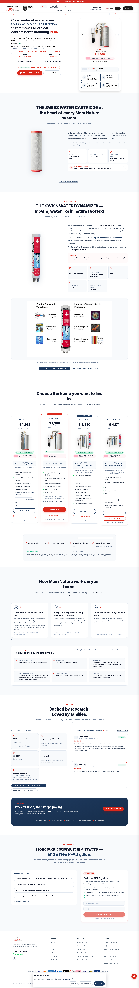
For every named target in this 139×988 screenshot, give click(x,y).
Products (59, 10)
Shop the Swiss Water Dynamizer (53, 368)
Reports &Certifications (53, 6)
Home (44, 7)
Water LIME (81, 949)
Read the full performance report (28, 785)
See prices (51, 73)
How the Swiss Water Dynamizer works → (86, 368)
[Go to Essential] (97, 49)
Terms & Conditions (111, 963)
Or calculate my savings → (40, 77)
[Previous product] (82, 34)
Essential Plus (54, 418)
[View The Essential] (24, 440)
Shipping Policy (109, 953)
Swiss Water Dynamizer (85, 960)
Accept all (99, 983)
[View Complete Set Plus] (114, 440)
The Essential (24, 420)
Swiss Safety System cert (23, 790)
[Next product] (117, 34)
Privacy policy (66, 979)
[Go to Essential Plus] (100, 49)
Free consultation (31, 73)
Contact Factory (56, 960)
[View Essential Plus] (54, 440)
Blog (83, 7)
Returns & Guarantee (111, 956)
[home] (13, 8)
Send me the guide (103, 914)
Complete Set (84, 420)
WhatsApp (19, 954)
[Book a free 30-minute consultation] (134, 976)
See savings (25, 516)
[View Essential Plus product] (99, 34)
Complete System (83, 946)
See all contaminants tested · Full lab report (39, 67)
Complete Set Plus (114, 420)
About (77, 7)
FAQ (105, 946)
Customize (73, 983)
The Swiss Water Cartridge (68, 181)
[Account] (118, 8)
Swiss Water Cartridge (85, 956)
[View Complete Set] (84, 440)
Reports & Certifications (112, 949)
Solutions (54, 953)
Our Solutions (66, 7)
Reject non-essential (85, 983)
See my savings (114, 809)
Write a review (122, 730)
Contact (68, 10)
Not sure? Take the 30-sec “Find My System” (95, 538)
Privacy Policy (109, 960)
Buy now (23, 510)
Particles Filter (82, 953)
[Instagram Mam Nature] (14, 958)
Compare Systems (110, 942)
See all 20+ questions (21, 901)
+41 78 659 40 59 (95, 7)
